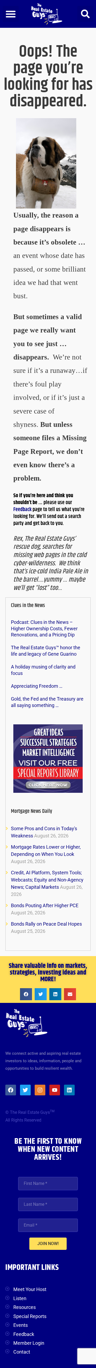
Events (20, 1325)
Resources (24, 1307)
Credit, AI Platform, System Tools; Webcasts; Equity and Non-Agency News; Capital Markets (47, 880)
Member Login (28, 1343)
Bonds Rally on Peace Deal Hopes (46, 924)
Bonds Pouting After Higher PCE (44, 905)
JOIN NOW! (48, 1243)
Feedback (23, 509)
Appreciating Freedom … (36, 686)
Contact (21, 1352)
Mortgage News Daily (31, 811)
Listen (19, 1298)
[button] (11, 14)
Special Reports (29, 1316)
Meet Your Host (29, 1289)
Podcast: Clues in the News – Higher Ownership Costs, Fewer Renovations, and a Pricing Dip (44, 628)
